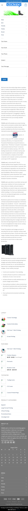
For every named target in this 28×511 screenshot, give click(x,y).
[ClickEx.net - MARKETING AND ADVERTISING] (14, 5)
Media (3, 29)
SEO (2, 23)
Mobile (3, 25)
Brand (2, 32)
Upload (9, 501)
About (19, 501)
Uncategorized (5, 417)
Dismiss (18, 509)
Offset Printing (5, 411)
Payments (14, 501)
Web (2, 19)
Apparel (3, 405)
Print (2, 35)
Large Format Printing (7, 408)
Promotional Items (6, 414)
